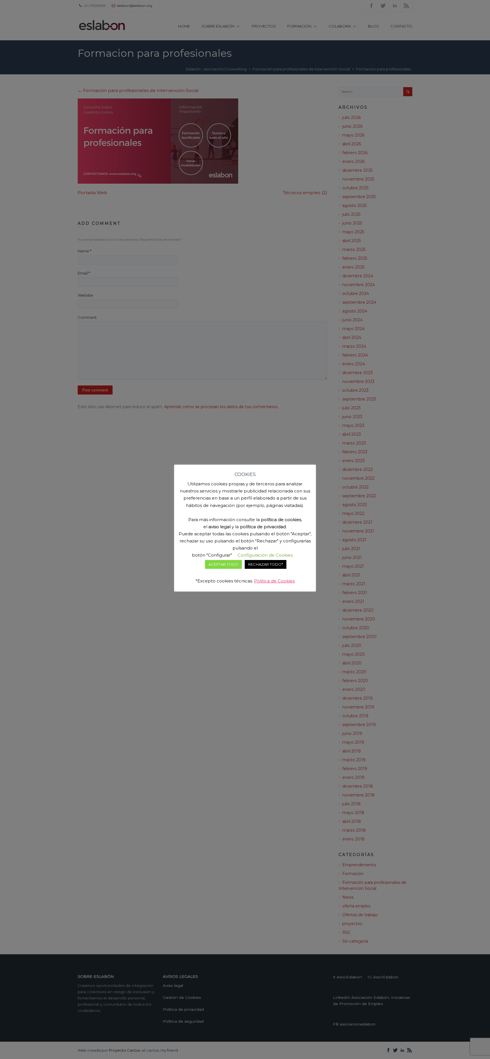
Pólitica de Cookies (274, 581)
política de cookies (281, 519)
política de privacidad (263, 526)
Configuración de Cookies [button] (265, 555)
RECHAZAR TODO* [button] (265, 564)
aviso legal (219, 526)
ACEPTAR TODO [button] (223, 564)
